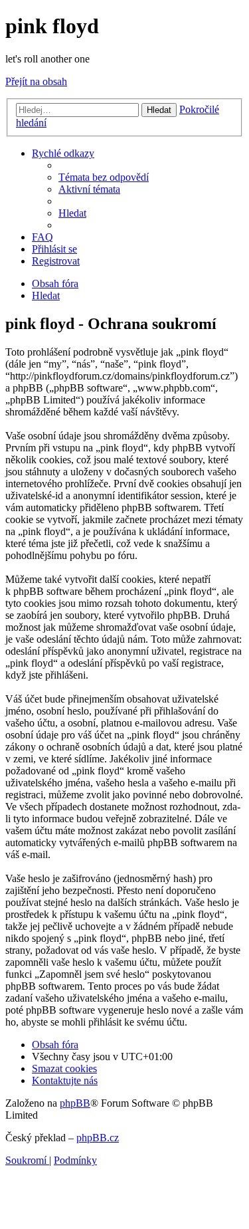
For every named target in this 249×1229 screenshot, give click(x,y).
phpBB (75, 1103)
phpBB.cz (97, 1137)
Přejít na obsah (36, 81)
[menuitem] (103, 177)
